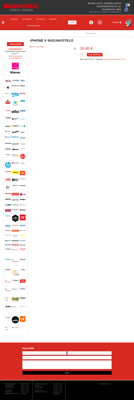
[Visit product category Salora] (23, 240)
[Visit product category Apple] (8, 87)
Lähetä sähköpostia (15, 56)
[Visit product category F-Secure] (8, 137)
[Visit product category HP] (8, 165)
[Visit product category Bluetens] (23, 101)
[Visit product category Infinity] (23, 163)
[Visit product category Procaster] (23, 230)
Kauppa (53, 19)
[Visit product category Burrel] (8, 117)
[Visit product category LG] (23, 194)
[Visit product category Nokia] (8, 216)
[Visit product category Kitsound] (8, 187)
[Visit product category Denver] (15, 126)
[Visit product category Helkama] (8, 155)
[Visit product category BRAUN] (15, 111)
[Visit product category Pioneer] (8, 230)
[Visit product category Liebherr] (8, 199)
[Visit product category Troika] (8, 306)
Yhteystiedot (33, 26)
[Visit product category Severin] (15, 252)
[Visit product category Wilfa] (15, 319)
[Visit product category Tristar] (23, 298)
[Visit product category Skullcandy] (15, 262)
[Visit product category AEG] (8, 81)
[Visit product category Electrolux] (8, 131)
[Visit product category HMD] (15, 155)
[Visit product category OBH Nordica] (15, 218)
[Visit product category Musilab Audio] (23, 209)
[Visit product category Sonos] (23, 259)
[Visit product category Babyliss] (23, 86)
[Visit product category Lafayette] (8, 193)
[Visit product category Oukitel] (15, 225)
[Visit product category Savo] (23, 244)
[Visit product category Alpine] (15, 80)
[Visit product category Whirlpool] (8, 317)
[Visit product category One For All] (23, 217)
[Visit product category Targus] (15, 280)
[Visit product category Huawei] (15, 163)
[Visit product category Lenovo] (15, 194)
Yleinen (122, 59)
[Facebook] (91, 22)
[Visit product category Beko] (15, 95)
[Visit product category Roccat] (8, 240)
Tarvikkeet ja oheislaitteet (111, 59)
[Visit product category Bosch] (8, 110)
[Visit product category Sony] (8, 269)
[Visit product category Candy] (23, 119)
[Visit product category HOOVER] (23, 156)
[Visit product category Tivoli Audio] (15, 289)
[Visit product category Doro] (23, 126)
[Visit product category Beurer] (23, 93)
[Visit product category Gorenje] (8, 149)
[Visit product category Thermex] (8, 291)
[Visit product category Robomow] (23, 235)
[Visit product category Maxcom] (8, 205)
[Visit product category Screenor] (8, 249)
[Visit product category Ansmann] (23, 80)
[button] (3, 22)
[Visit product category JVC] (8, 179)
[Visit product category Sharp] (23, 250)
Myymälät (27, 19)
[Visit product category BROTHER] (23, 111)
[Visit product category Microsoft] (23, 204)
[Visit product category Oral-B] (8, 226)
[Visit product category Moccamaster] (15, 209)
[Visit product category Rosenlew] (15, 240)
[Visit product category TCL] (23, 281)
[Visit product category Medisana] (15, 204)
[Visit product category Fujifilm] (8, 143)
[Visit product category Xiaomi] (23, 319)
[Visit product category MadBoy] (23, 199)
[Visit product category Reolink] (15, 236)
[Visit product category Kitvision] (15, 185)
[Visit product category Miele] (8, 210)
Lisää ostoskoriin (95, 55)
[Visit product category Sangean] (15, 244)
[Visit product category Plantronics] (15, 230)
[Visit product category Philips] (23, 225)
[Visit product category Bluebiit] (15, 103)
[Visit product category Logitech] (15, 200)
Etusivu (14, 19)
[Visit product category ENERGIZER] (15, 131)
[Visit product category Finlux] (15, 137)
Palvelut (40, 19)
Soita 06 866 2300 (15, 58)
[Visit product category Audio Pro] (15, 85)
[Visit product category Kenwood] (23, 178)
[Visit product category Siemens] (8, 259)
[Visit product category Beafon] (8, 93)
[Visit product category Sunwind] (8, 282)
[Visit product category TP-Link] (8, 300)
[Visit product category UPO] (15, 309)
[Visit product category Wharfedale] (23, 306)
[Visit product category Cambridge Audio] (15, 119)
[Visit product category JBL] (23, 173)
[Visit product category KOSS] (23, 185)
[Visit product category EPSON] (23, 131)
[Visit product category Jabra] (15, 172)
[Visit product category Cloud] (8, 126)
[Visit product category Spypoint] (23, 269)
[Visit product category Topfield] (23, 288)
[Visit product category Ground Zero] (23, 148)
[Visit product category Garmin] (15, 143)
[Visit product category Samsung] (8, 244)
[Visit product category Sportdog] (15, 272)
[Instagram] (100, 22)
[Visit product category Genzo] (23, 144)
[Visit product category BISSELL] (8, 102)
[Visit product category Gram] (15, 149)
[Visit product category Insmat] (8, 171)
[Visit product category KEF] (15, 180)
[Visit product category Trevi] (15, 299)
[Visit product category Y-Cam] (8, 329)
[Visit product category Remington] (8, 235)
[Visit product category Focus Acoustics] (23, 137)
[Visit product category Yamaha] (15, 330)
